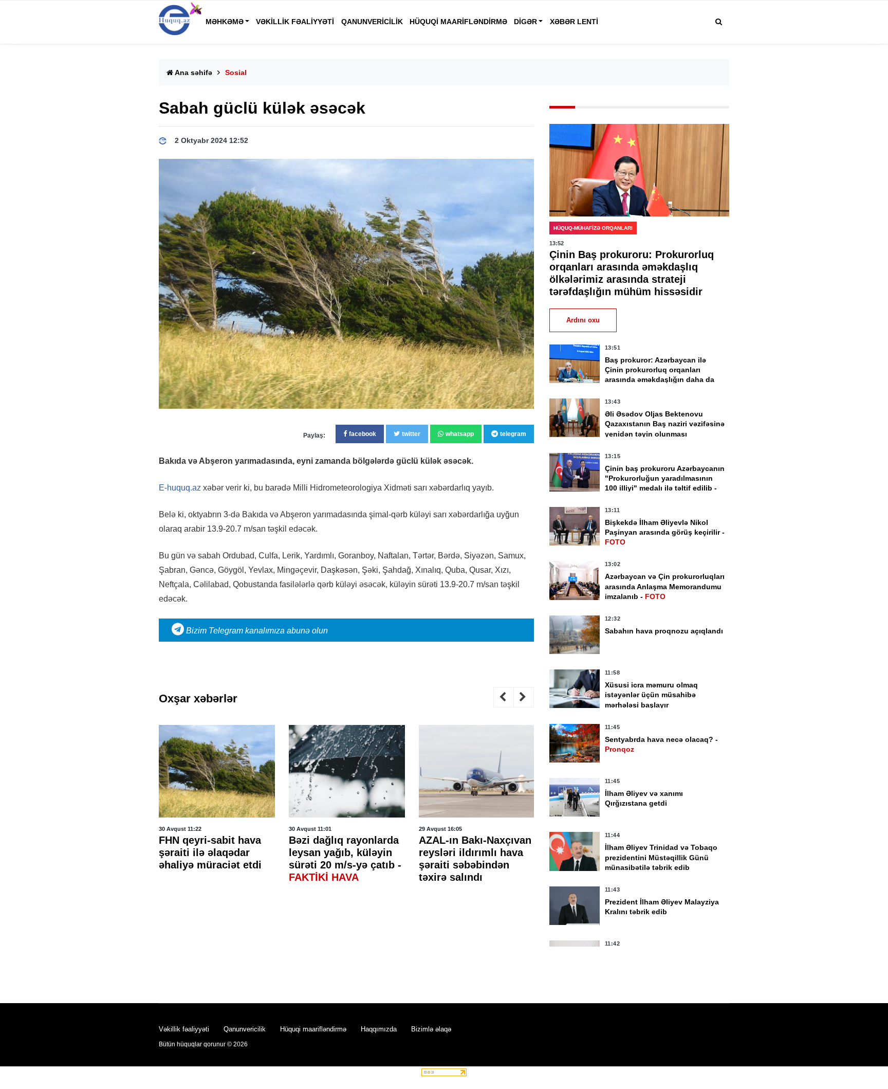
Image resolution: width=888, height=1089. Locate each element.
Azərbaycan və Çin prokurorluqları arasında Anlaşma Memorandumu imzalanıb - (665, 586)
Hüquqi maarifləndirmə (458, 21)
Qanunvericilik (372, 21)
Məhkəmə (225, 21)
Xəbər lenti (574, 21)
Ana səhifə (192, 72)
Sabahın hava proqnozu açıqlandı (664, 631)
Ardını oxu (583, 320)
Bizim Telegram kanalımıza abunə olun (256, 630)
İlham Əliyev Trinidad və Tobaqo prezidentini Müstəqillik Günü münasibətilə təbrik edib (661, 857)
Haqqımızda (379, 1029)
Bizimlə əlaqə (431, 1029)
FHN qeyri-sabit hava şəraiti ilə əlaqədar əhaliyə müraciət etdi (210, 853)
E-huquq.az (180, 487)
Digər (525, 21)
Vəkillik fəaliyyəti (295, 21)
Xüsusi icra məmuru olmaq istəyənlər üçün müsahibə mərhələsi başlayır (651, 695)
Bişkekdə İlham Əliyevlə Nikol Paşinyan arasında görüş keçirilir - (665, 532)
